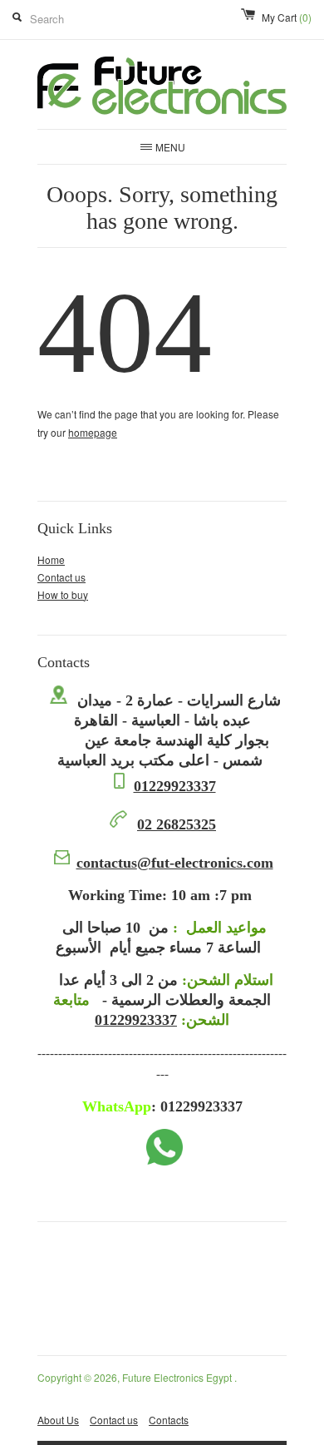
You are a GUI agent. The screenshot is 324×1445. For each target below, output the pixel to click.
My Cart (287, 17)
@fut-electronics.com (174, 862)
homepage (92, 432)
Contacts (169, 1420)
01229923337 (175, 786)
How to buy (62, 594)
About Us (58, 1420)
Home (51, 559)
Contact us (61, 577)
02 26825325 (176, 824)
